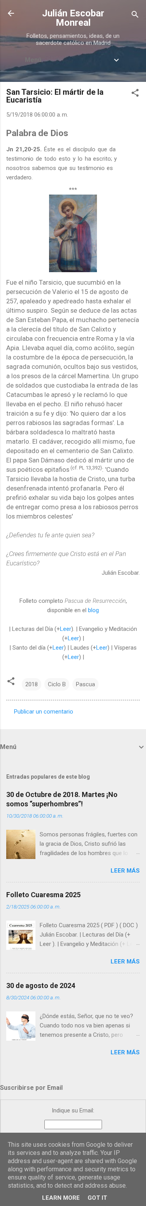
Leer (65, 628)
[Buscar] (135, 16)
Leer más (125, 870)
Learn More (61, 1197)
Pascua (85, 684)
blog (93, 610)
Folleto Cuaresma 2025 (43, 895)
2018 (31, 684)
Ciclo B (57, 684)
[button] (135, 94)
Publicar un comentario (43, 711)
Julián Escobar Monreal (73, 18)
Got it (97, 1197)
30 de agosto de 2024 (40, 985)
